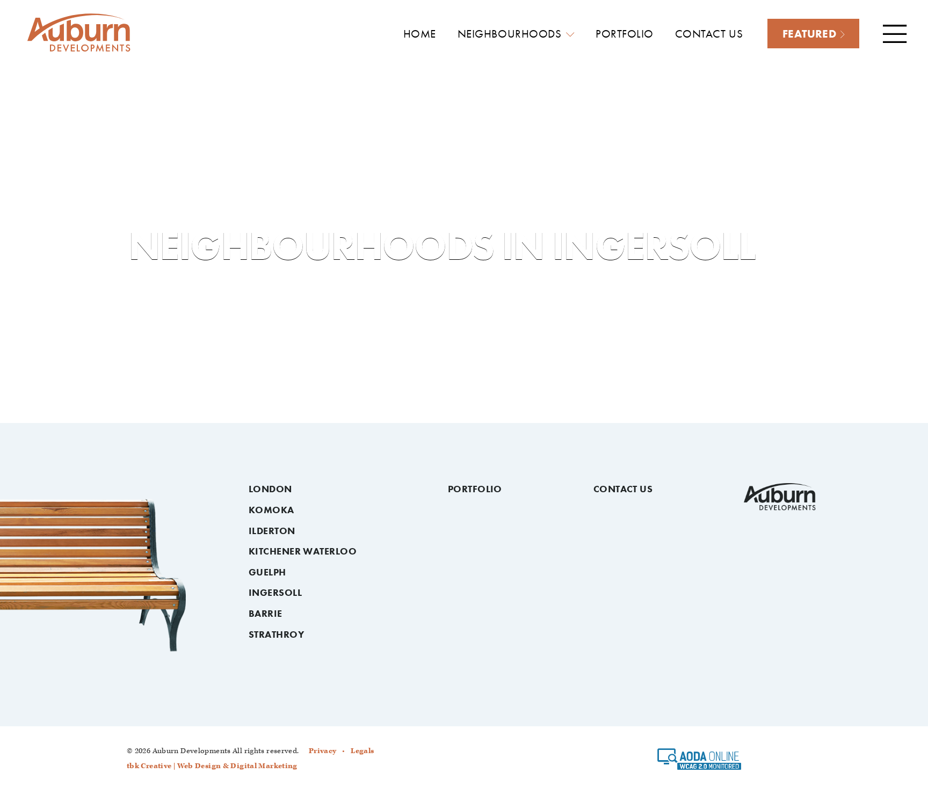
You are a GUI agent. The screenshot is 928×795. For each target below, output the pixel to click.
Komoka (271, 510)
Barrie (265, 613)
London (270, 489)
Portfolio (475, 489)
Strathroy (276, 634)
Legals (362, 751)
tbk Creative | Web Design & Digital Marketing (212, 766)
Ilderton (272, 531)
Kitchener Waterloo (303, 551)
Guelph (267, 572)
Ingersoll (275, 593)
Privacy (323, 751)
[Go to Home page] (79, 33)
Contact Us (623, 489)
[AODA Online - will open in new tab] (699, 762)
